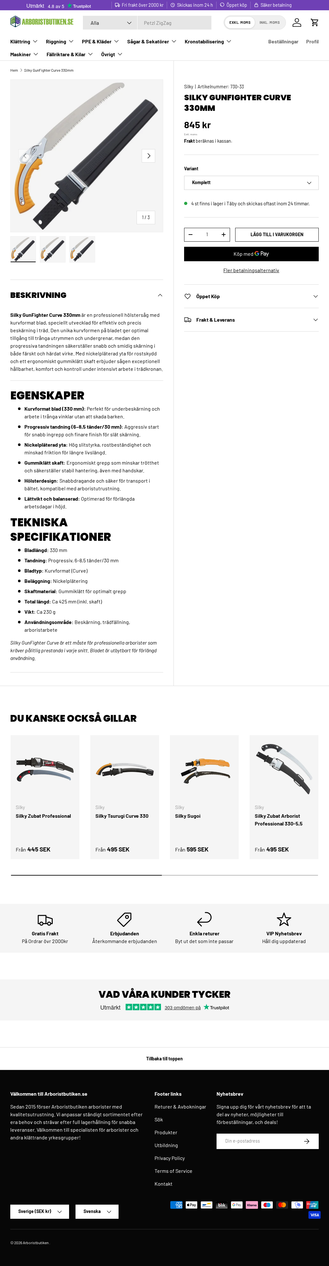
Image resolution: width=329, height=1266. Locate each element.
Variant (191, 168)
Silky (188, 86)
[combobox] (147, 23)
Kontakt (164, 1184)
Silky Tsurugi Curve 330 (121, 816)
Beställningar (283, 41)
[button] (315, 22)
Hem (14, 70)
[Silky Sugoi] (204, 769)
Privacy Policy (170, 1158)
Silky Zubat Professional (43, 816)
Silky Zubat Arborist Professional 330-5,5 (279, 819)
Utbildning (166, 1145)
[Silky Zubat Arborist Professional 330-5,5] (284, 769)
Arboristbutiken (36, 1242)
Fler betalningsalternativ (251, 270)
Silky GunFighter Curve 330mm (49, 70)
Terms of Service (173, 1171)
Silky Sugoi (187, 816)
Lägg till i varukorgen (277, 234)
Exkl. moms (240, 22)
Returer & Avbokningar (180, 1106)
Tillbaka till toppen (164, 1058)
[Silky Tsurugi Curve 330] (124, 769)
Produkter (166, 1132)
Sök (159, 1119)
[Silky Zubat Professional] (45, 769)
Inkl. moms (270, 22)
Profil (312, 41)
